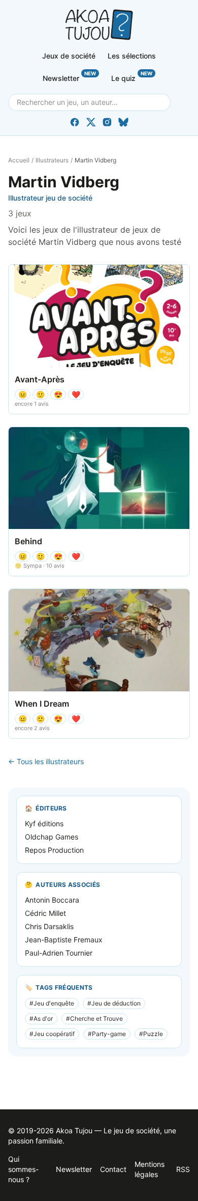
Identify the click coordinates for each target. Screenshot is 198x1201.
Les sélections (132, 55)
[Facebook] (75, 122)
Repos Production (54, 850)
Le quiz (131, 76)
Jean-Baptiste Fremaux (64, 939)
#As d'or (41, 1018)
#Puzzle (151, 1034)
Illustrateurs (52, 160)
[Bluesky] (123, 122)
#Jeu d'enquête (51, 1003)
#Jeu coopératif (52, 1034)
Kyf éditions (44, 823)
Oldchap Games (51, 836)
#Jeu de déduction (114, 1003)
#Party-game (107, 1034)
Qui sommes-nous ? (23, 1169)
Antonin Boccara (52, 900)
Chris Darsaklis (49, 926)
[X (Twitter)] (91, 122)
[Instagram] (107, 122)
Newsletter (69, 76)
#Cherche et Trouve (94, 1018)
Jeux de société (68, 55)
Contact (113, 1169)
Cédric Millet (45, 913)
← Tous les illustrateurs (46, 761)
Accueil (18, 160)
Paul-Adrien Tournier (58, 952)
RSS (183, 1169)
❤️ (76, 394)
